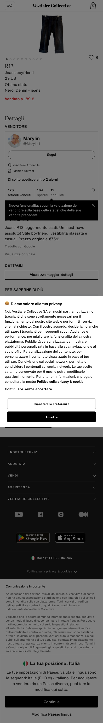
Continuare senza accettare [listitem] (28, 389)
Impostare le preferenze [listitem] (51, 404)
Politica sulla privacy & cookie (60, 381)
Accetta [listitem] (51, 417)
